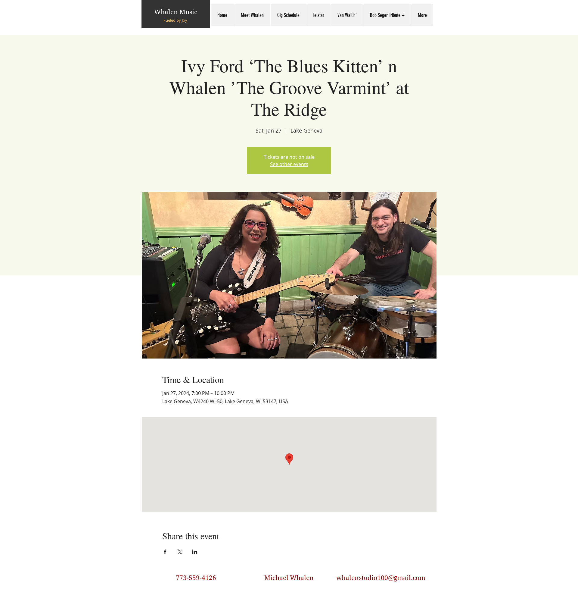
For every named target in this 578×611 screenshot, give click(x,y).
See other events (289, 164)
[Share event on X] (180, 552)
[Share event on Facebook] (165, 552)
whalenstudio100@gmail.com (380, 577)
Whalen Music (175, 12)
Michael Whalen (289, 577)
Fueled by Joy (175, 20)
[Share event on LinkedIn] (194, 552)
